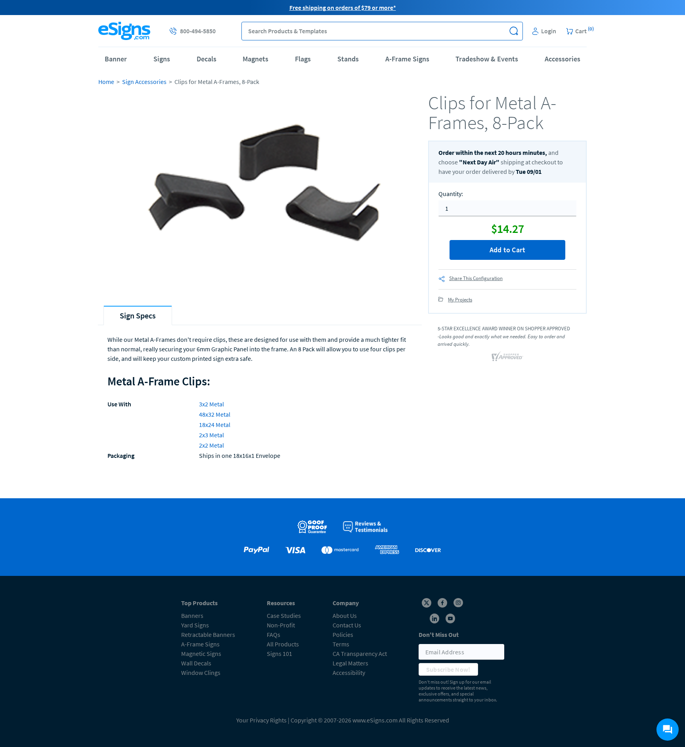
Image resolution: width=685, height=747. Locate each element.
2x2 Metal (211, 445)
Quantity (450, 194)
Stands (348, 58)
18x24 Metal (214, 425)
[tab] (137, 315)
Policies (343, 634)
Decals (206, 58)
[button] (513, 31)
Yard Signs (195, 625)
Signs (161, 58)
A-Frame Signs (407, 58)
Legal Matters (350, 663)
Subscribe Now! (448, 669)
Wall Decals (196, 663)
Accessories (562, 58)
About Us (345, 615)
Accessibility (349, 672)
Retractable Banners (208, 634)
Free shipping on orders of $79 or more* (342, 7)
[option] (260, 193)
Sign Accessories (144, 82)
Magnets (255, 58)
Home (106, 82)
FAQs (273, 634)
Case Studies (284, 615)
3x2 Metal (211, 404)
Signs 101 (279, 653)
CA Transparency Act (360, 653)
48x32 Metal (214, 414)
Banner (116, 58)
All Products (283, 644)
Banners (192, 615)
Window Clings (200, 672)
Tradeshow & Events (486, 58)
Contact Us (347, 625)
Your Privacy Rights (261, 720)
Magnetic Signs (201, 653)
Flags (303, 58)
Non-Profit (281, 625)
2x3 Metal (211, 435)
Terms (341, 644)
